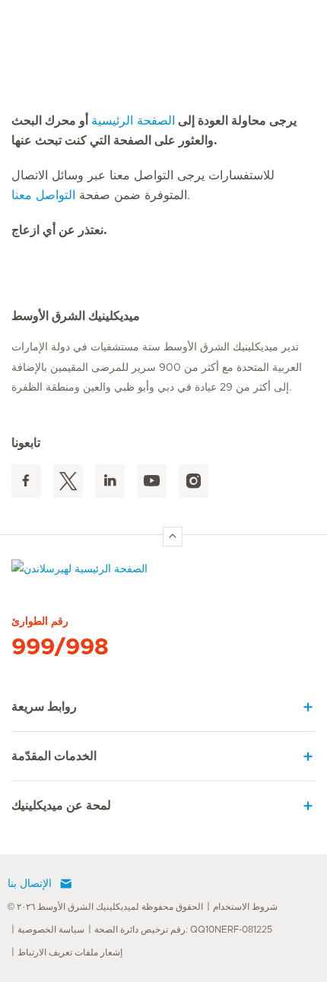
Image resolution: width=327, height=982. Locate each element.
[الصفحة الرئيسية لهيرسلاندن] (163, 572)
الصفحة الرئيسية (133, 121)
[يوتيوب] (152, 481)
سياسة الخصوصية (50, 929)
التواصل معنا (43, 195)
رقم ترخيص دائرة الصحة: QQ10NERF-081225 (183, 929)
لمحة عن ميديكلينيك (61, 806)
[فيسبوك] (26, 481)
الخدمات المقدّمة (54, 756)
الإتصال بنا (30, 884)
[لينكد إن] (110, 481)
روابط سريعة (44, 707)
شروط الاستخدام (245, 906)
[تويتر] (68, 481)
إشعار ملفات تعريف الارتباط (69, 952)
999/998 (60, 647)
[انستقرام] (193, 481)
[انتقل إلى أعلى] (173, 536)
